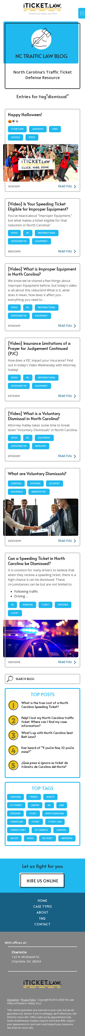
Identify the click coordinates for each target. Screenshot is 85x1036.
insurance (17, 491)
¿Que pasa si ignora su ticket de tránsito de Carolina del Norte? (44, 764)
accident (54, 483)
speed (32, 137)
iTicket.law (54, 821)
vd (12, 604)
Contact (42, 924)
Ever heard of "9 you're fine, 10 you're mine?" (47, 749)
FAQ (42, 918)
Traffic (33, 796)
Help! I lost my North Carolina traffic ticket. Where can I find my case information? (47, 721)
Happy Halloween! (25, 114)
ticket (45, 604)
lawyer (35, 805)
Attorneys (41, 830)
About (42, 912)
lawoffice (37, 129)
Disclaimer (13, 999)
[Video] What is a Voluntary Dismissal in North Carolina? (34, 415)
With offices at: (16, 943)
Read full (65, 186)
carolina (15, 796)
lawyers (61, 830)
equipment (41, 241)
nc (27, 232)
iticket (36, 821)
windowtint (39, 491)
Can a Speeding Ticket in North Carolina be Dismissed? (36, 560)
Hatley (14, 838)
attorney (16, 805)
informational (46, 232)
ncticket (47, 838)
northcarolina (54, 813)
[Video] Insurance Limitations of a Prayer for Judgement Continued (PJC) (39, 348)
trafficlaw (16, 821)
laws (55, 129)
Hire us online (42, 881)
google (15, 137)
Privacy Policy (28, 999)
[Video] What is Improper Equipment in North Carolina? (42, 271)
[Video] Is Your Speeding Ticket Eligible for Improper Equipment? (38, 206)
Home (42, 900)
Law (62, 805)
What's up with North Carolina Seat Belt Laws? (47, 735)
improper (40, 446)
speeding (35, 483)
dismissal (16, 483)
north (50, 796)
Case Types (42, 906)
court (15, 613)
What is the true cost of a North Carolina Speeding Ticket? (44, 705)
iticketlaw (17, 129)
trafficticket (18, 830)
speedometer (18, 241)
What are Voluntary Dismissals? (37, 473)
